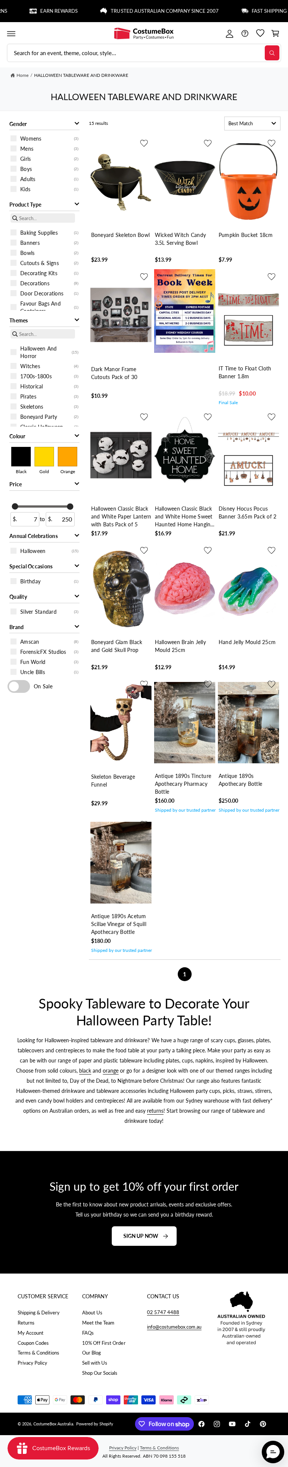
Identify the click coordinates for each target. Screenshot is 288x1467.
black (85, 1070)
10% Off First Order (103, 1343)
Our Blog (91, 1353)
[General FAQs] (244, 33)
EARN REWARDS (43, 11)
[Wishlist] (260, 33)
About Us (92, 1313)
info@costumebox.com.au (174, 1327)
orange (110, 1070)
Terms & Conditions (38, 1353)
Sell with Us (94, 1363)
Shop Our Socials (99, 1373)
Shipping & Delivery (39, 1313)
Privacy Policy (32, 1363)
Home (22, 75)
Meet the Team (98, 1323)
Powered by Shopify (94, 1423)
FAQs (88, 1333)
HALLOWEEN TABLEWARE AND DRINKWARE (81, 75)
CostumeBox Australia (53, 1423)
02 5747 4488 (163, 1312)
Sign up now (140, 1236)
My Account (31, 1333)
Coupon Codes (33, 1343)
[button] (11, 33)
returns (155, 1110)
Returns (26, 1323)
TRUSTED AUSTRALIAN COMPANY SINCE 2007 (149, 11)
